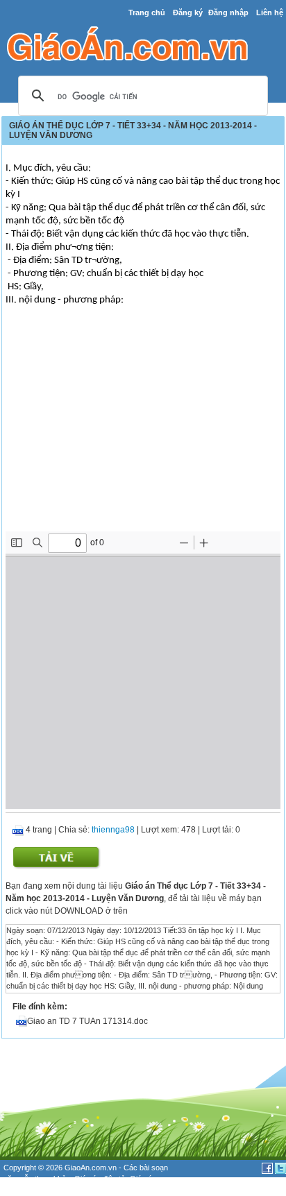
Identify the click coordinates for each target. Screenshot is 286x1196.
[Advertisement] (143, 427)
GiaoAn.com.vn (91, 1167)
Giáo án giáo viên (48, 1190)
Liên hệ (269, 12)
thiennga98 (113, 830)
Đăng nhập (228, 12)
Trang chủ (146, 12)
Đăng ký (188, 12)
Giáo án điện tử (100, 1178)
